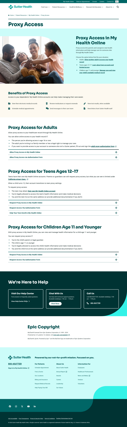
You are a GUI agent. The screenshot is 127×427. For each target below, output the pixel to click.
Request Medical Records (42, 384)
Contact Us (110, 1)
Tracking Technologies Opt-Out (64, 418)
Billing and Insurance (41, 380)
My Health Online (68, 1)
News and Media (84, 376)
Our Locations (39, 376)
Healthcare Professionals (85, 372)
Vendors (80, 380)
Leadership (59, 384)
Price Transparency (24, 418)
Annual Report (62, 372)
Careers (102, 1)
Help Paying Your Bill (41, 388)
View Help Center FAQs (19, 301)
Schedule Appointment (42, 368)
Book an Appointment (83, 1)
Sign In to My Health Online (17, 368)
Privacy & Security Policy (36, 418)
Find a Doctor (39, 372)
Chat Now (55, 304)
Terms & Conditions (49, 418)
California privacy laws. (17, 179)
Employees (81, 368)
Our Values (59, 388)
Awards (58, 376)
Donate (94, 1)
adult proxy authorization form (104, 146)
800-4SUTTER (95, 303)
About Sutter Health (62, 368)
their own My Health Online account (41, 191)
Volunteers (81, 384)
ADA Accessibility (12, 418)
